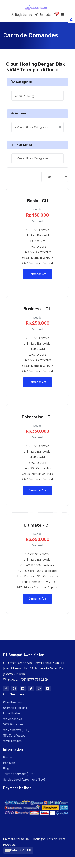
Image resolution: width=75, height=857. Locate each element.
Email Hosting (12, 713)
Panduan (9, 763)
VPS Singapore (13, 724)
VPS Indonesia (12, 719)
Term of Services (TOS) (19, 774)
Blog (6, 768)
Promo (7, 757)
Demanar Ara (37, 274)
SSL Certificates (14, 735)
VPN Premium (12, 741)
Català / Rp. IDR (20, 850)
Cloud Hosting (12, 702)
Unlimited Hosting (15, 708)
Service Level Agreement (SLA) (24, 779)
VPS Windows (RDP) (16, 730)
